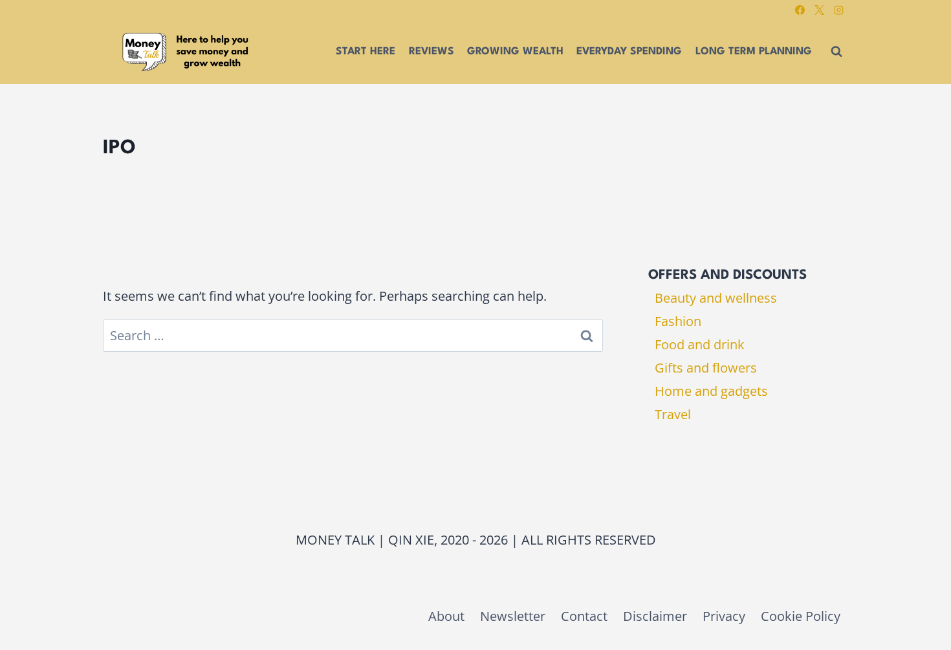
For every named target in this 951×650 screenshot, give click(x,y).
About (446, 616)
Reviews (431, 52)
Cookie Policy (800, 616)
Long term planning (753, 52)
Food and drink (700, 344)
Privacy (724, 616)
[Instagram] (838, 9)
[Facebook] (799, 9)
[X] (819, 9)
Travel (673, 414)
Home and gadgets (711, 391)
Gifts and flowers (706, 367)
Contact (584, 616)
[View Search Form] (836, 51)
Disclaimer (655, 616)
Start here (365, 52)
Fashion (678, 321)
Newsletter (512, 616)
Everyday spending (629, 52)
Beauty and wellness (716, 298)
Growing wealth (515, 52)
